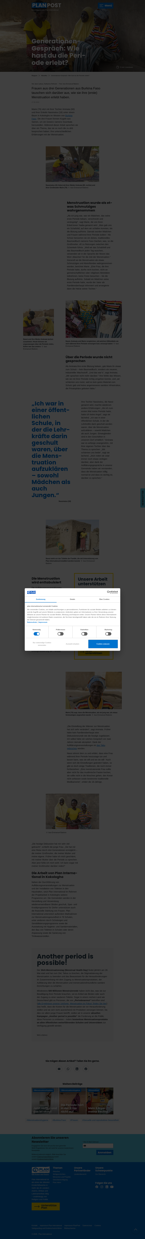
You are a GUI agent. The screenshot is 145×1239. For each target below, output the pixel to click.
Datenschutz (32, 622)
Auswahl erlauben (72, 644)
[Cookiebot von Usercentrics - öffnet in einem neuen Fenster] (108, 592)
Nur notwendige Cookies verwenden (42, 644)
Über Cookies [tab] (104, 599)
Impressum (43, 622)
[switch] (61, 634)
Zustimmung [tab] (40, 599)
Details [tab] (72, 599)
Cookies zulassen (103, 644)
